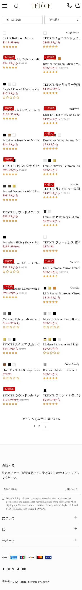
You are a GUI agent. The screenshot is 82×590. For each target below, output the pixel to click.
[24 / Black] (45, 288)
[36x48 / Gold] (54, 160)
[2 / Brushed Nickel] (59, 339)
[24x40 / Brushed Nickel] (9, 339)
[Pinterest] (13, 569)
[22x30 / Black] (4, 186)
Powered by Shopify (38, 581)
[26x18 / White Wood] (59, 135)
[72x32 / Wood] (9, 135)
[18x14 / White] (14, 84)
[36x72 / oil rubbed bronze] (59, 58)
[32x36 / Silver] (4, 313)
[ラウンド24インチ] (45, 390)
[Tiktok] (18, 569)
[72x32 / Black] (4, 135)
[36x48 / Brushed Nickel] (45, 160)
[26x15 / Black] (54, 313)
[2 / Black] (54, 339)
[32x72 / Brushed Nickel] (49, 211)
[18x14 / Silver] (45, 313)
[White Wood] (14, 364)
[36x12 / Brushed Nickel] (9, 84)
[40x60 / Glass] (4, 33)
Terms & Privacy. (36, 509)
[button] (10, 46)
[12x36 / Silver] (45, 364)
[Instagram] (8, 569)
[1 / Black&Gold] (45, 339)
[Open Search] (16, 6)
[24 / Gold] (49, 288)
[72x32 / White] (14, 135)
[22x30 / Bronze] (9, 186)
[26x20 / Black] (9, 313)
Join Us (71, 489)
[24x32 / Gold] (14, 186)
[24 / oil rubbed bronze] (54, 288)
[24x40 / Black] (14, 339)
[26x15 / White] (49, 313)
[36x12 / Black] (4, 84)
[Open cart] (77, 5)
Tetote (22, 581)
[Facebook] (3, 569)
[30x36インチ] (45, 237)
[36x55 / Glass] (45, 33)
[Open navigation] (7, 6)
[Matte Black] (9, 364)
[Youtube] (24, 569)
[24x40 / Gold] (4, 339)
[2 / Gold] (49, 339)
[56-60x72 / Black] (4, 237)
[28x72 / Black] (45, 211)
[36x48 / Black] (14, 160)
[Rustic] (4, 364)
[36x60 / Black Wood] (54, 135)
